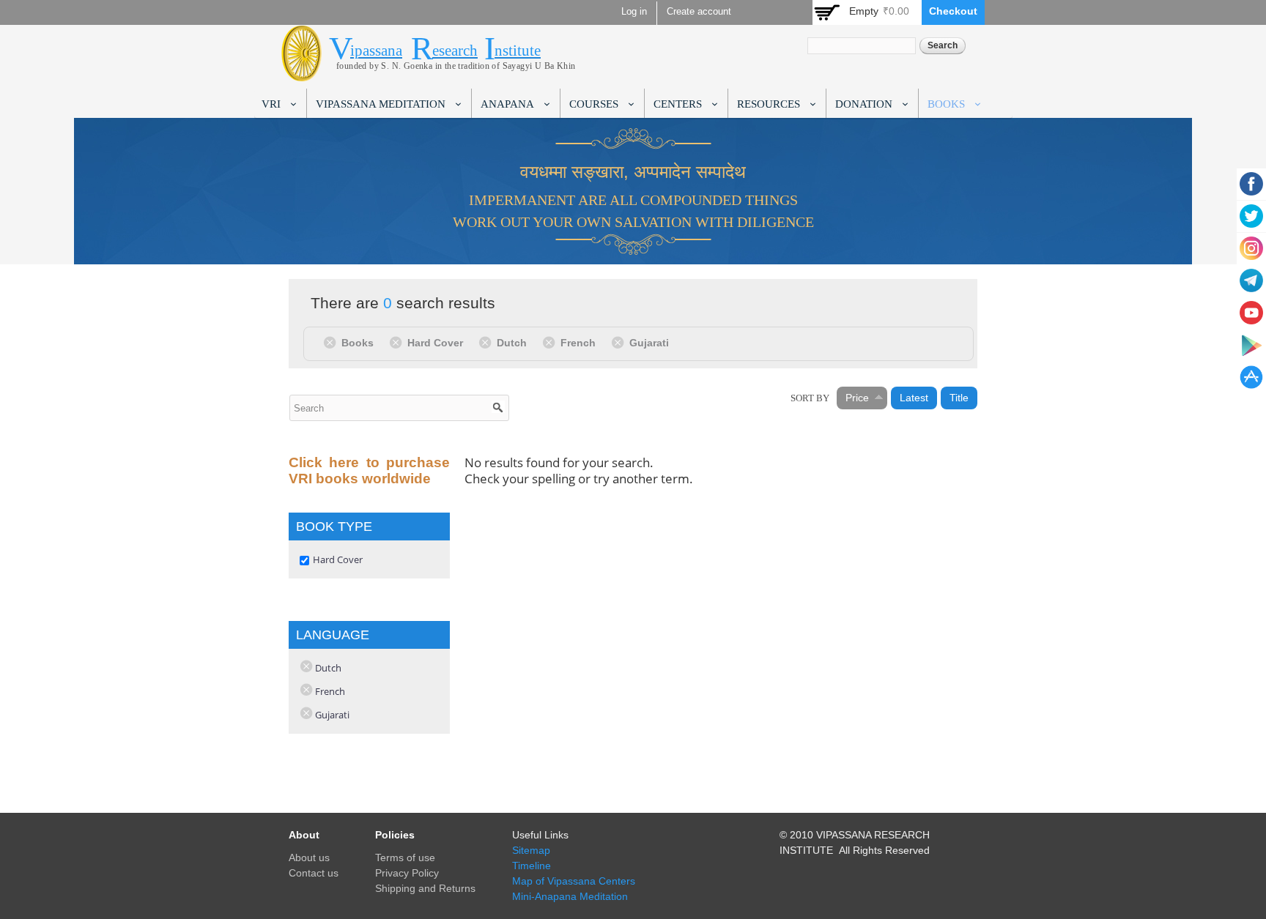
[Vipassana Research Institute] (301, 72)
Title (959, 397)
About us (309, 857)
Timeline (531, 865)
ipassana (376, 50)
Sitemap (531, 850)
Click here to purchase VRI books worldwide (369, 470)
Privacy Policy (407, 873)
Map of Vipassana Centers (573, 881)
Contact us (313, 873)
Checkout (953, 11)
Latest (914, 397)
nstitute (518, 50)
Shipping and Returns (425, 888)
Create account (699, 12)
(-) (332, 342)
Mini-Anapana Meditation (570, 896)
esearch (455, 50)
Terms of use (405, 857)
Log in (634, 12)
